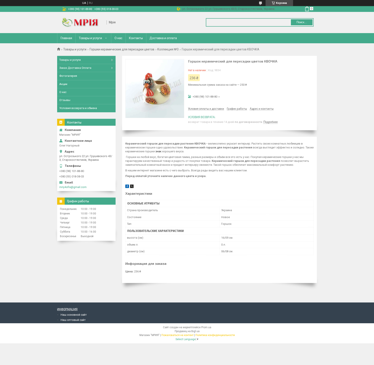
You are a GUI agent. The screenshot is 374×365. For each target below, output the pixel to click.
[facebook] (127, 187)
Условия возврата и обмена (78, 108)
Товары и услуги (90, 38)
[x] (132, 187)
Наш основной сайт (74, 314)
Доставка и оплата (163, 38)
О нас (118, 38)
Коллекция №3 (168, 49)
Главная (66, 38)
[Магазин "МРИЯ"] (82, 22)
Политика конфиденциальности (215, 335)
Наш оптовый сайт (73, 320)
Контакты (136, 38)
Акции (63, 84)
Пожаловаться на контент (177, 335)
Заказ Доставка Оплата (75, 67)
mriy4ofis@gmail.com (73, 187)
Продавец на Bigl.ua (187, 331)
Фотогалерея (68, 75)
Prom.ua (206, 327)
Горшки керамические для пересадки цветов (122, 49)
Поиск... (302, 22)
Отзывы (64, 100)
